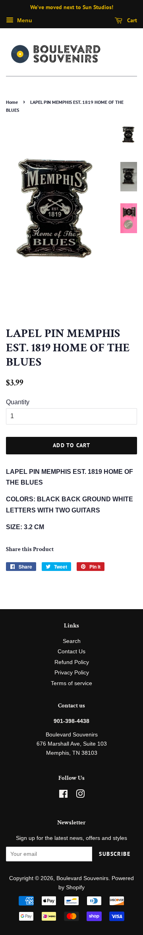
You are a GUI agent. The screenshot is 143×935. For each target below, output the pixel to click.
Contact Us (71, 651)
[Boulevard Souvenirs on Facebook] (63, 796)
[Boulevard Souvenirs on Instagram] (80, 796)
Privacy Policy (71, 673)
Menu (23, 20)
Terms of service (71, 683)
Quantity (17, 402)
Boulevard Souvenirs (82, 878)
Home (12, 102)
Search (72, 641)
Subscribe (114, 853)
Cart (131, 20)
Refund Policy (71, 662)
